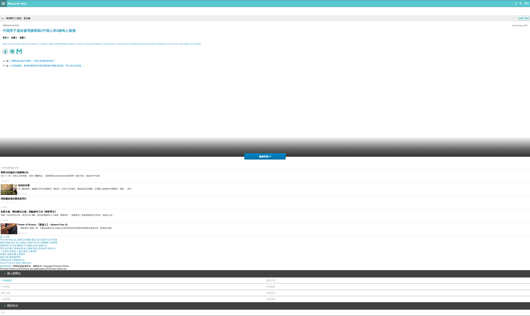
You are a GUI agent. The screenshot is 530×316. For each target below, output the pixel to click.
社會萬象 (5, 299)
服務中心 (43, 245)
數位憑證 (23, 251)
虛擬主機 (11, 254)
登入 (2, 237)
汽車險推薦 (17, 248)
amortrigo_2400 (521, 25)
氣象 (8, 242)
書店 (34, 240)
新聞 (2, 242)
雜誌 (35, 248)
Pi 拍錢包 (28, 245)
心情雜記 (5, 286)
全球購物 (53, 242)
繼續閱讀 (263, 156)
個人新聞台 (21, 242)
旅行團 (8, 248)
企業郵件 (21, 254)
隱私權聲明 (14, 257)
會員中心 (51, 248)
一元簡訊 (4, 251)
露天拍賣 (41, 240)
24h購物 (27, 240)
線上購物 (18, 240)
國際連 (20, 245)
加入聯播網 (42, 242)
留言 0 (6, 37)
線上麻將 (28, 248)
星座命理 (42, 248)
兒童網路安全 (18, 260)
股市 (13, 242)
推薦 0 (22, 37)
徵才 (29, 263)
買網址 (3, 254)
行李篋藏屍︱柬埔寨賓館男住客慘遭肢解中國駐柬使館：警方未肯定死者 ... (46, 65)
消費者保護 (5, 260)
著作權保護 (5, 266)
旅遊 (36, 245)
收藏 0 (14, 37)
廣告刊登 (32, 242)
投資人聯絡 (21, 263)
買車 (2, 248)
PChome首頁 (6, 240)
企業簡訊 (32, 251)
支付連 (12, 245)
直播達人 (13, 251)
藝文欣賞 (5, 293)
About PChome (7, 263)
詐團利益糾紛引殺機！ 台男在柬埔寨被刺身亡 (32, 61)
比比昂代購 (51, 240)
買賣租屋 (4, 245)
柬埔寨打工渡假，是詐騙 (18, 18)
